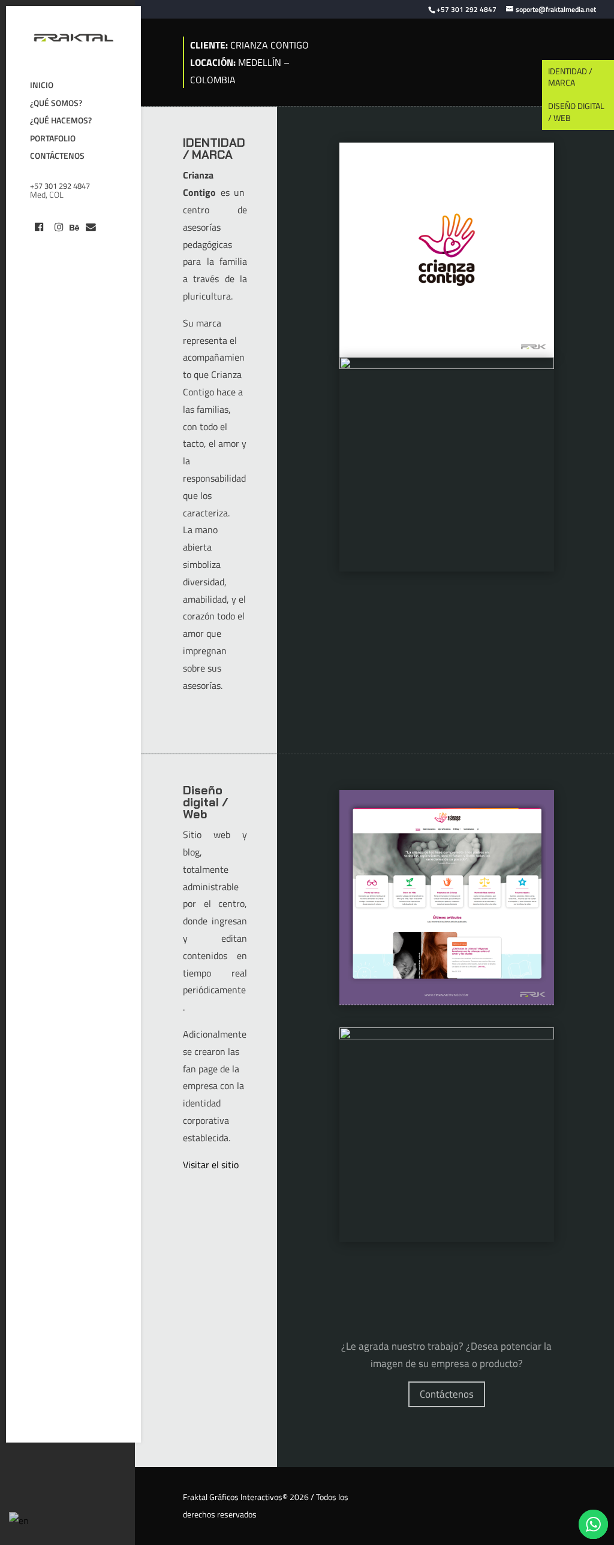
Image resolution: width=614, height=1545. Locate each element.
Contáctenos (447, 1394)
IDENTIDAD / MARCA (570, 77)
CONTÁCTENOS (57, 157)
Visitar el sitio (211, 1164)
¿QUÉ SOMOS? (56, 104)
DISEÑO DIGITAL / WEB (576, 111)
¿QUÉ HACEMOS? (61, 121)
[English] (19, 1520)
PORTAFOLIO (53, 139)
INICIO (41, 86)
